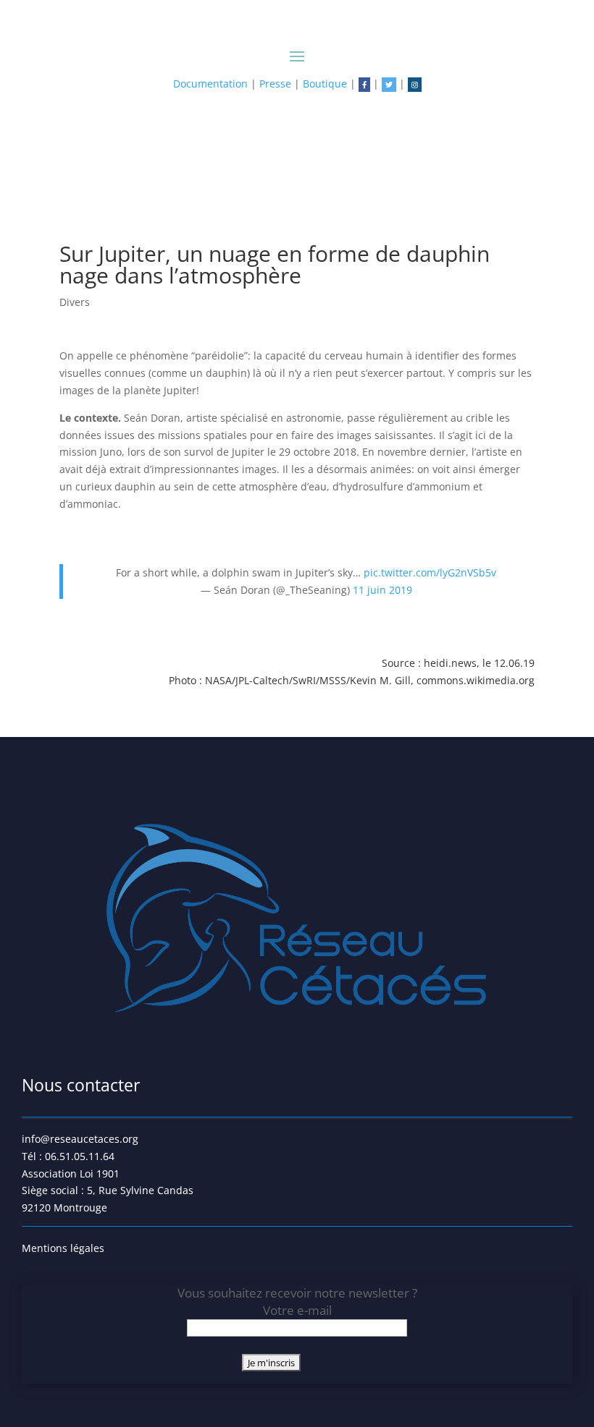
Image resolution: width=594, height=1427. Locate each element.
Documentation (210, 83)
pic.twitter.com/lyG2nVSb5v (430, 572)
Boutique (325, 83)
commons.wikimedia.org (476, 680)
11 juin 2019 (382, 590)
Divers (74, 302)
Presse (275, 83)
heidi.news (450, 663)
